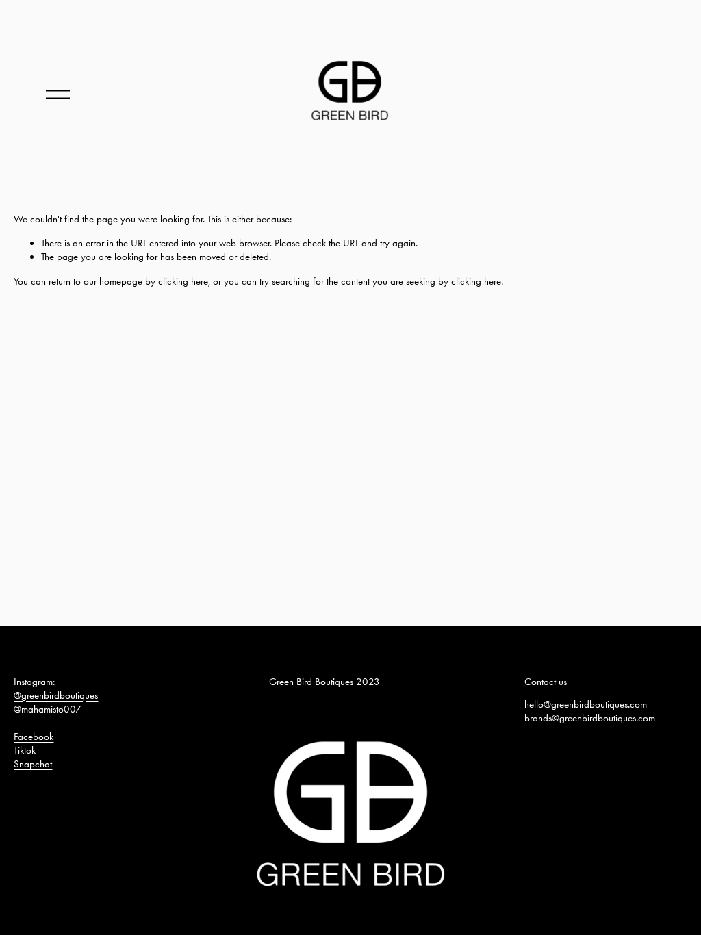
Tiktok (25, 750)
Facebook (33, 736)
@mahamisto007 (47, 709)
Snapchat (33, 764)
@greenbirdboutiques (56, 695)
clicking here (183, 281)
